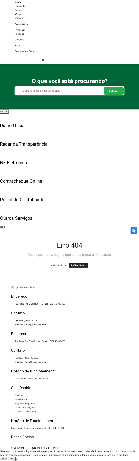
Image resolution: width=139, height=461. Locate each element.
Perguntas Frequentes (25, 403)
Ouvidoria (118, 60)
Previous (4, 111)
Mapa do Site (21, 399)
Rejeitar (11, 459)
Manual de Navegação (25, 407)
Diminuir (20, 34)
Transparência (102, 60)
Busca (18, 14)
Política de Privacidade (25, 412)
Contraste (19, 40)
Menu (18, 10)
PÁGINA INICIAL (78, 265)
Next (2, 227)
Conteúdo (20, 6)
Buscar (113, 90)
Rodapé (19, 18)
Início (49, 60)
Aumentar (20, 30)
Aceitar (3, 459)
